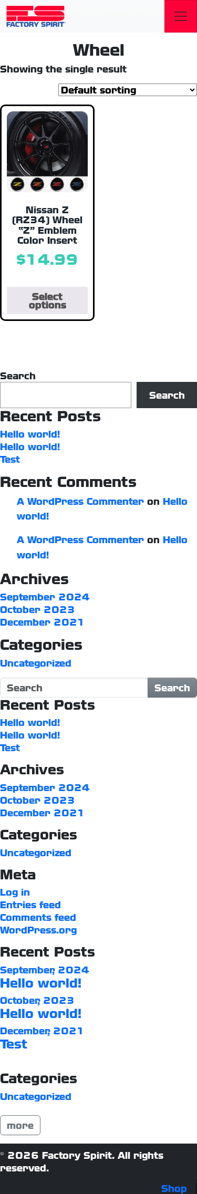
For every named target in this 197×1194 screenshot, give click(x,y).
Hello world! (30, 434)
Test (10, 459)
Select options (47, 300)
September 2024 (45, 596)
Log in (15, 892)
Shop (174, 1188)
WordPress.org (38, 930)
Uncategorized (35, 663)
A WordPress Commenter (80, 501)
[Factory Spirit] (36, 16)
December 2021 (42, 622)
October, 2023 (37, 1000)
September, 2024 (44, 969)
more (20, 1125)
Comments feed (38, 917)
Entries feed (30, 904)
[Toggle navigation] (180, 16)
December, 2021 (42, 1030)
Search (18, 375)
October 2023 (37, 609)
